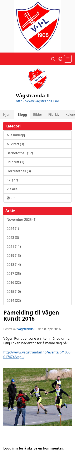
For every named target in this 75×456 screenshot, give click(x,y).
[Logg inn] (60, 59)
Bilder (37, 114)
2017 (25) (14, 273)
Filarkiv (53, 114)
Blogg (22, 114)
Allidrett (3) (15, 144)
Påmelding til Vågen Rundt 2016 (31, 315)
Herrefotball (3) (19, 171)
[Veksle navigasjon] (68, 59)
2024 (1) (13, 228)
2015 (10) (14, 291)
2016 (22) (14, 282)
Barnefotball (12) (20, 153)
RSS (13, 198)
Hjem (7, 114)
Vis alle (12, 189)
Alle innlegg (16, 135)
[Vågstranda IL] (37, 26)
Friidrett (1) (15, 162)
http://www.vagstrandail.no (37, 101)
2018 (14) (14, 264)
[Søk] (53, 59)
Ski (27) (12, 180)
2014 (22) (14, 300)
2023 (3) (13, 237)
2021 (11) (14, 246)
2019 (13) (14, 255)
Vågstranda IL (27, 329)
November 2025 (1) (21, 219)
